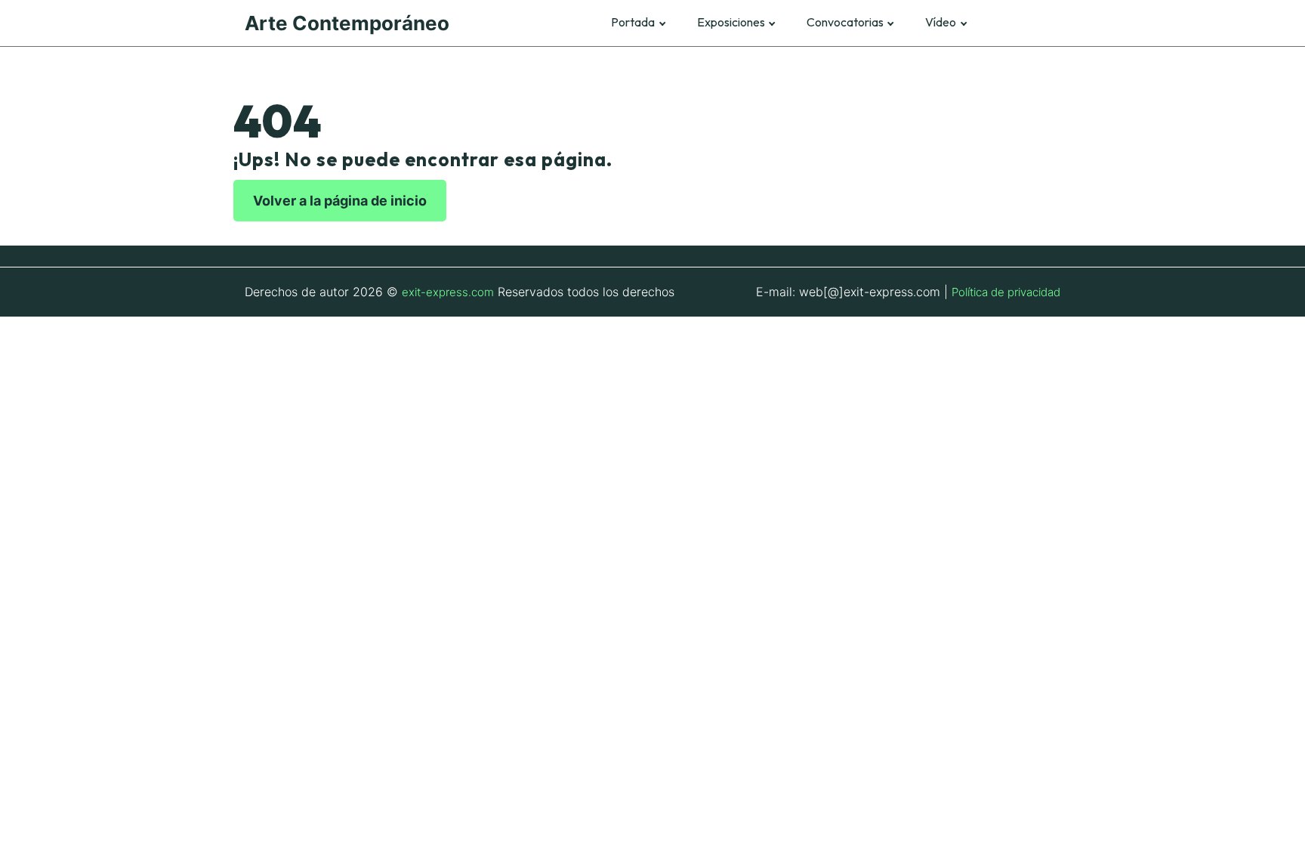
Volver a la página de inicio (340, 201)
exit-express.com (448, 292)
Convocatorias (845, 22)
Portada (633, 22)
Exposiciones (731, 22)
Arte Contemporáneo (347, 23)
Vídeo (940, 22)
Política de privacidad (1006, 292)
